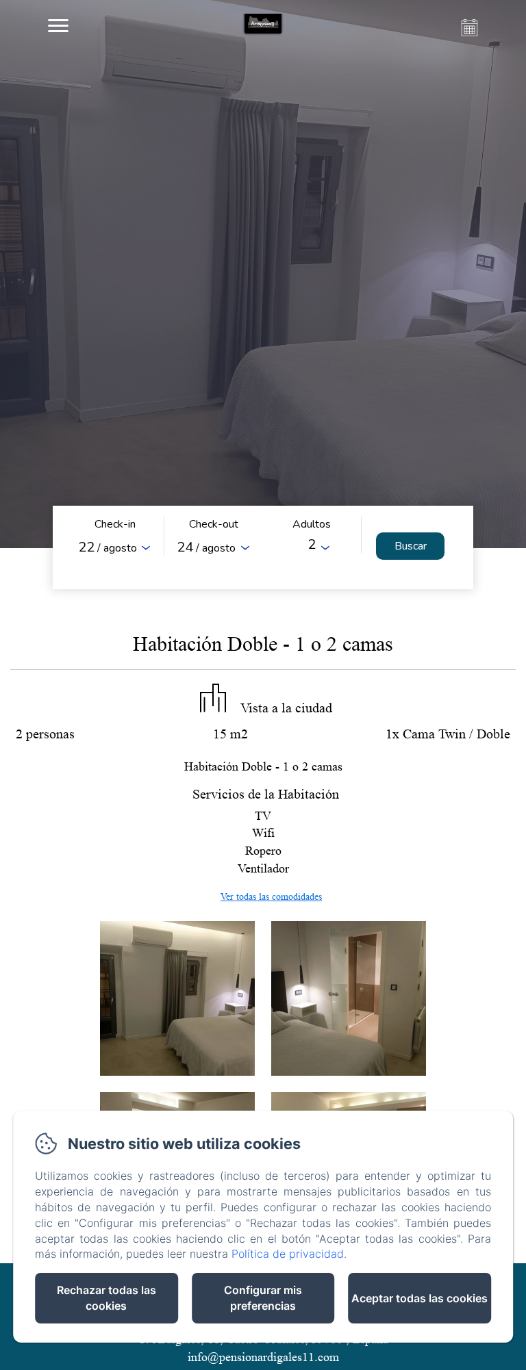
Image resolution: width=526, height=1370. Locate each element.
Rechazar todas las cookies (106, 1298)
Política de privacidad (287, 1254)
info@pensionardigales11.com (263, 1357)
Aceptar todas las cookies (419, 1298)
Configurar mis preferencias (263, 1298)
